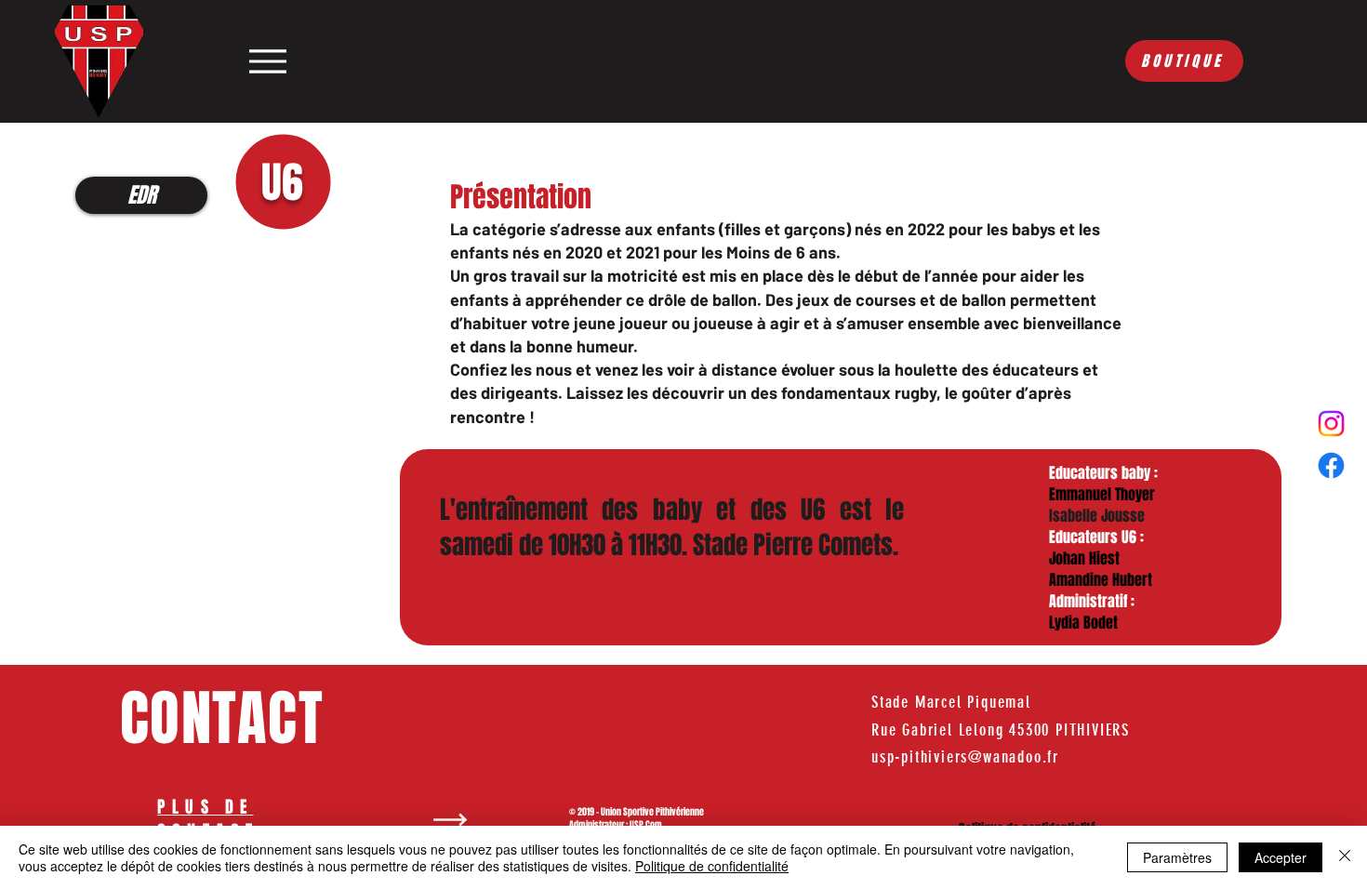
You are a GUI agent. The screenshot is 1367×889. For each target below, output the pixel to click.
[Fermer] (1345, 857)
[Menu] (267, 61)
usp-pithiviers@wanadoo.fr (965, 757)
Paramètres (1177, 857)
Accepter (1280, 857)
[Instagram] (1331, 423)
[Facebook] (1331, 465)
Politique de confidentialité (712, 865)
